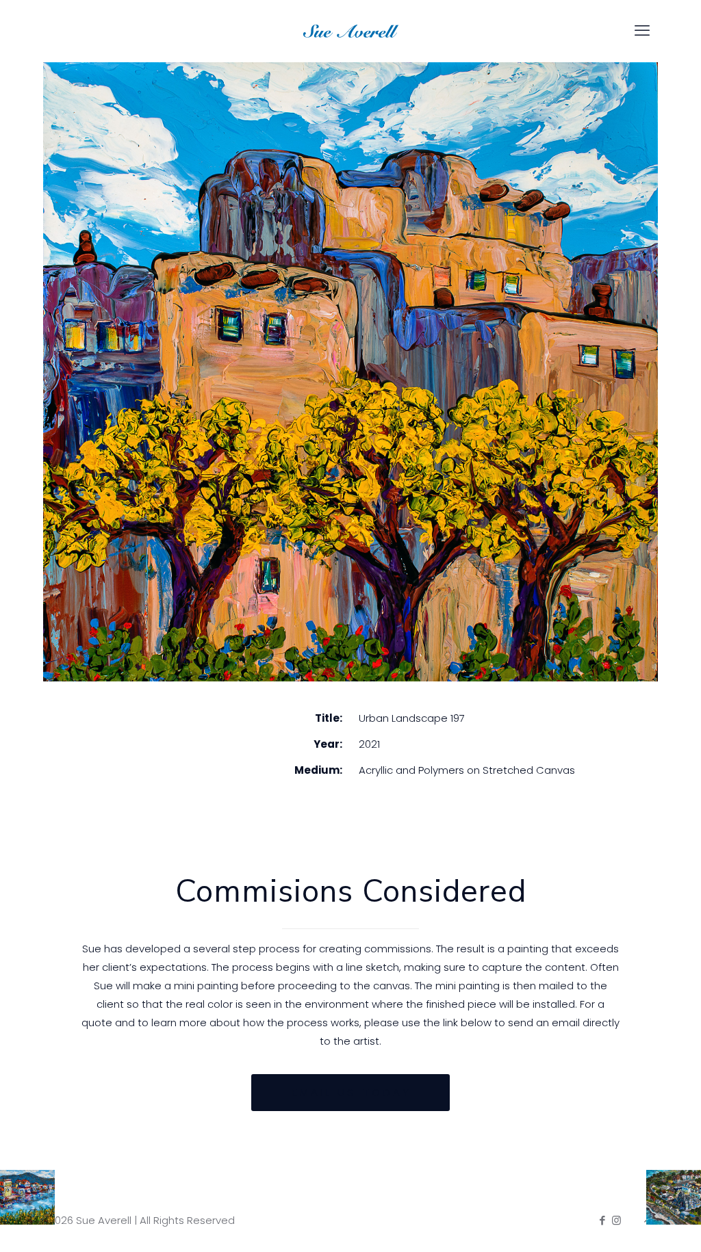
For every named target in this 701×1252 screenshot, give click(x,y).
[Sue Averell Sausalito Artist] (350, 31)
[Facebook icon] (602, 1220)
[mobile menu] (642, 30)
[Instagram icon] (616, 1220)
